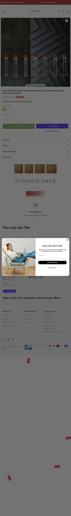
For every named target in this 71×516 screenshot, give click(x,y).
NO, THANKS (52, 267)
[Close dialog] (67, 240)
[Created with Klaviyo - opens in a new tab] (35, 277)
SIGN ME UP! (52, 262)
